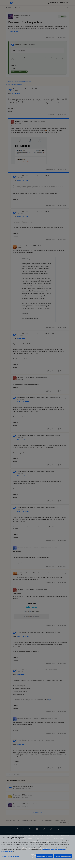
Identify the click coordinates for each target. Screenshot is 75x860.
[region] (37, 847)
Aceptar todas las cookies (44, 856)
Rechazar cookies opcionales (63, 856)
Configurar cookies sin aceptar (10, 856)
